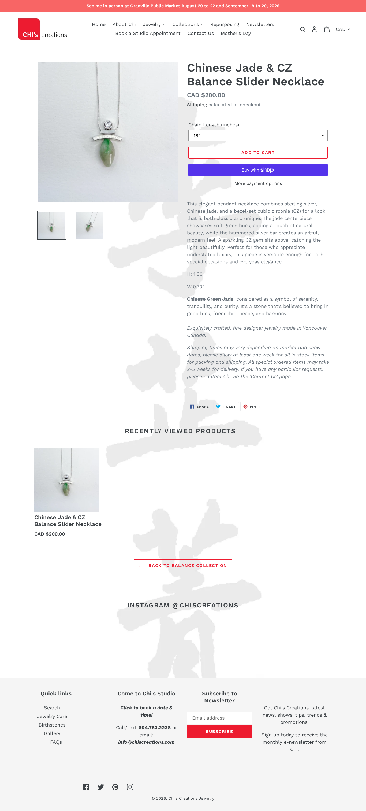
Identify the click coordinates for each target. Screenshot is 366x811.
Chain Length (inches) (213, 124)
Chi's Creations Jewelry (191, 798)
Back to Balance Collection (187, 565)
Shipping (197, 104)
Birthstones (52, 725)
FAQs (56, 742)
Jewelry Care (52, 716)
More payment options (258, 183)
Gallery (52, 733)
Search (52, 707)
